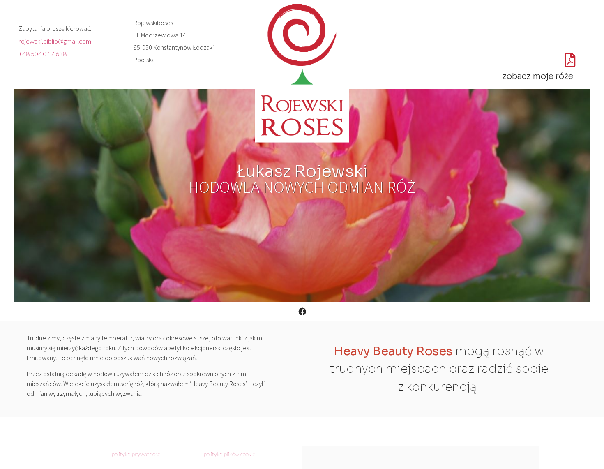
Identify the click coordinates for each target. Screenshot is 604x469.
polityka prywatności (136, 454)
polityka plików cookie (229, 454)
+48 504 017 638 (42, 54)
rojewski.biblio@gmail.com (54, 41)
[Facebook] (302, 311)
